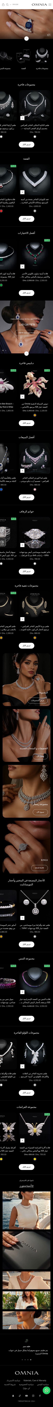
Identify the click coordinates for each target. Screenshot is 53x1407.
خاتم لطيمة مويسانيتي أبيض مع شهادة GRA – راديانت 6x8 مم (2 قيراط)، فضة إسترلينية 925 (35, 554)
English (15, 5)
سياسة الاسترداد (13, 1380)
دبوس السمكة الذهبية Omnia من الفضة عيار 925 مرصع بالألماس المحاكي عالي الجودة (35, 406)
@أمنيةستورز (27, 1186)
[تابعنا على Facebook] (40, 1395)
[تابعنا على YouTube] (26, 1395)
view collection (27, 333)
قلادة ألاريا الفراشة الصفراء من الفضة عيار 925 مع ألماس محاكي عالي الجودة (35, 1150)
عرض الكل (27, 144)
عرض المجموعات (37, 700)
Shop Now (39, 868)
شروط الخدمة (10, 1384)
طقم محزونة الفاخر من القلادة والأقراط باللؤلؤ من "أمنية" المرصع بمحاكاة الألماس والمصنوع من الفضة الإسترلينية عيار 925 (35, 1075)
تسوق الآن (40, 756)
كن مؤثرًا (26, 1388)
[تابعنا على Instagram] (33, 1395)
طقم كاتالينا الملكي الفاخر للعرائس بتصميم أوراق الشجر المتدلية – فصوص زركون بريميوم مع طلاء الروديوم (35, 127)
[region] (26, 327)
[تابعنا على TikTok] (20, 1395)
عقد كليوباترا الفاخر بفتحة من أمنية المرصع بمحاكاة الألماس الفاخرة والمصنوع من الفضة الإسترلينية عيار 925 (34, 201)
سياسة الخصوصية (26, 1384)
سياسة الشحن (43, 1384)
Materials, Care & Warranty (35, 1380)
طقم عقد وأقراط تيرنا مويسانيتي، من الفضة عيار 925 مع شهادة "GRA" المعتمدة (35, 927)
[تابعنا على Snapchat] (13, 1395)
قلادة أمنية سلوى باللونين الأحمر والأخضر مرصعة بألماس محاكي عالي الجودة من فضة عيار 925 (35, 276)
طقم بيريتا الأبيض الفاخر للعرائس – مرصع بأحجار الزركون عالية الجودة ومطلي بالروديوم (35, 628)
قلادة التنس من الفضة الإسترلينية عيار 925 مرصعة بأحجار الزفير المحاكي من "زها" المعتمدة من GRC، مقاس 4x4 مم (35, 1001)
